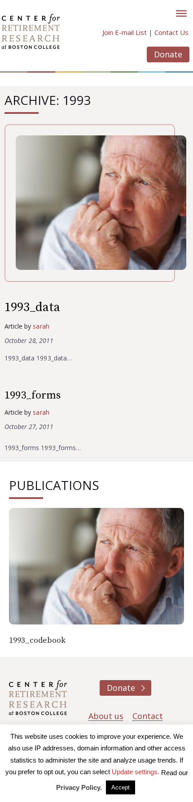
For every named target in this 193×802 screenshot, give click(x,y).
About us (105, 716)
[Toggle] (181, 13)
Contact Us (171, 32)
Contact (147, 716)
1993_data (32, 307)
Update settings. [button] (135, 772)
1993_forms (32, 395)
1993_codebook (37, 640)
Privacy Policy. (79, 787)
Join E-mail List (124, 32)
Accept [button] (120, 787)
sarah (41, 326)
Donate (168, 54)
